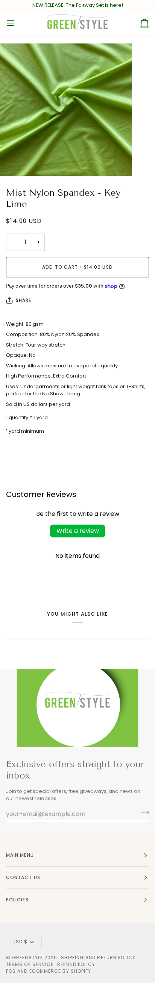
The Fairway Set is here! (94, 5)
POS (11, 971)
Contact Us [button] (23, 877)
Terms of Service (29, 964)
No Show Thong (61, 393)
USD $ (19, 941)
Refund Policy (76, 964)
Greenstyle (27, 957)
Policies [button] (17, 899)
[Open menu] (17, 23)
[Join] (143, 813)
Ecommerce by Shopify (60, 971)
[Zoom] (14, 161)
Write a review (77, 530)
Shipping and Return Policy (98, 957)
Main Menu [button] (20, 855)
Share (23, 300)
